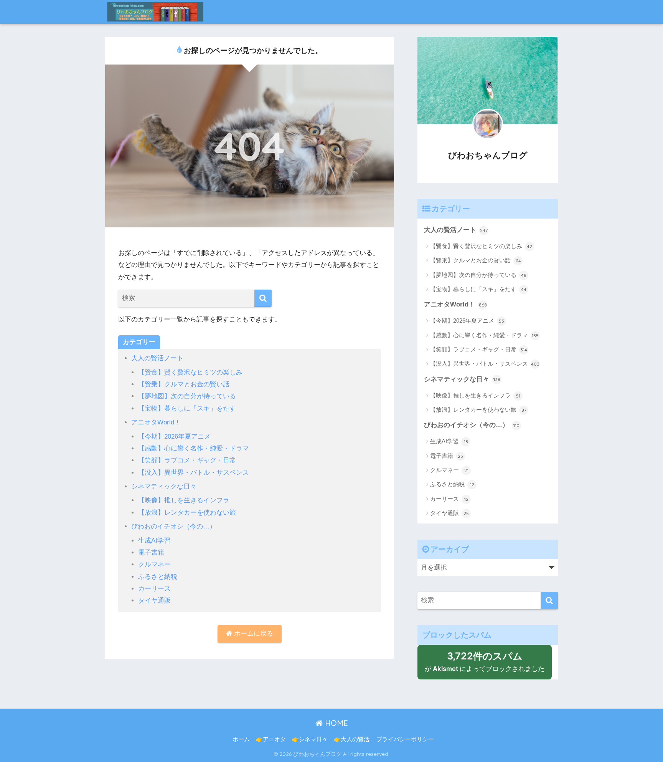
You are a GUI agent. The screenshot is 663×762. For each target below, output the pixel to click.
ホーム (241, 739)
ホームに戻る (252, 633)
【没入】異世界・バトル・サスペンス (193, 472)
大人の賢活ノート (157, 358)
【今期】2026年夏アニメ (174, 436)
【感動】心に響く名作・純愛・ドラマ (193, 448)
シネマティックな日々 (163, 486)
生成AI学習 (154, 540)
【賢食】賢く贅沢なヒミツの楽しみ (190, 372)
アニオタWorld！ (156, 422)
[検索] (263, 298)
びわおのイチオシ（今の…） (173, 526)
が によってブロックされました (488, 664)
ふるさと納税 (157, 576)
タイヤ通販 (154, 600)
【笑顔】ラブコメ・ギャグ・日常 (187, 460)
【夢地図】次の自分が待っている (187, 396)
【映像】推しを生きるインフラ (183, 500)
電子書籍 (151, 552)
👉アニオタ (271, 739)
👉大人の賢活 (351, 739)
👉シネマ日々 (310, 739)
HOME (335, 723)
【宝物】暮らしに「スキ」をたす (187, 408)
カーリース (154, 588)
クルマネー (154, 564)
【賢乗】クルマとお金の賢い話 (183, 384)
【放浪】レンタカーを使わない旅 (187, 512)
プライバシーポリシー (405, 739)
